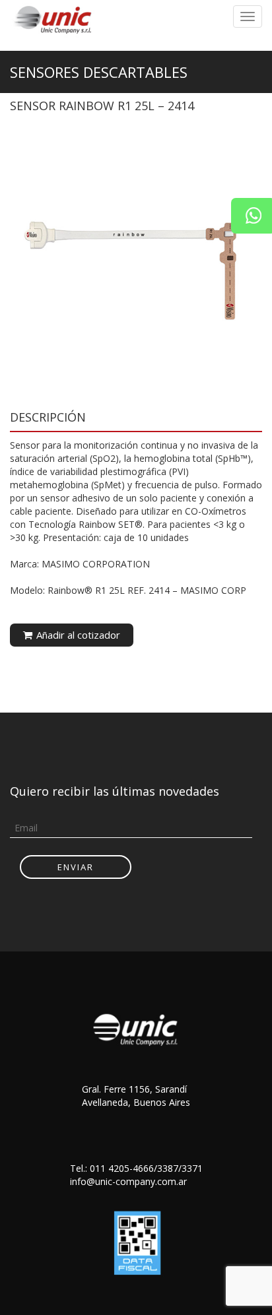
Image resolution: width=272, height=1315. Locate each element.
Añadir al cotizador (77, 634)
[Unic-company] (56, 18)
